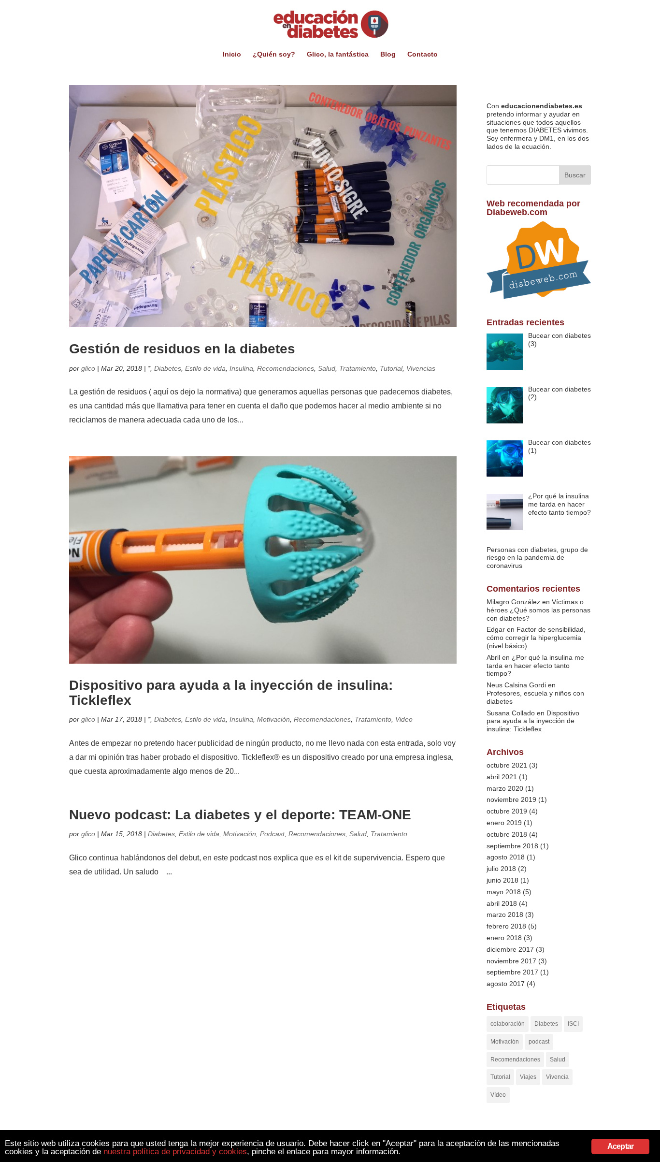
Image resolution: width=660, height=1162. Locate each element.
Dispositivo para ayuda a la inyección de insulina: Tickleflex (231, 693)
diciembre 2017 (510, 949)
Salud (326, 368)
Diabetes (167, 368)
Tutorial (391, 368)
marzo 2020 (505, 788)
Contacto (422, 54)
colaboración (507, 1023)
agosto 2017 (506, 984)
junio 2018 (502, 880)
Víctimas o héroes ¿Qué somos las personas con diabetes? (538, 610)
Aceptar (620, 1146)
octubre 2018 (507, 834)
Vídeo (498, 1094)
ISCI (573, 1023)
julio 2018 (501, 868)
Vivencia (557, 1077)
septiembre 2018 (512, 846)
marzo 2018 (505, 914)
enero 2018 (504, 938)
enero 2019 (504, 823)
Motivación (273, 719)
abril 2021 (502, 777)
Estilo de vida (205, 368)
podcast (539, 1041)
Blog (388, 54)
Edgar (496, 629)
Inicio (232, 54)
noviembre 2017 (511, 961)
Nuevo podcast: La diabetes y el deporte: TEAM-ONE (240, 814)
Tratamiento (357, 368)
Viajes (528, 1077)
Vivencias (420, 368)
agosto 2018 (506, 857)
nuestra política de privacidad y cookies (175, 1151)
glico (88, 368)
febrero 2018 (506, 926)
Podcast (272, 834)
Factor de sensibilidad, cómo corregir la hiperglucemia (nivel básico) (536, 637)
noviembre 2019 (511, 799)
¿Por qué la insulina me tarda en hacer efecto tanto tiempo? (535, 666)
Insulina (241, 368)
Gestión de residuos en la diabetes (182, 348)
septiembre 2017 (512, 972)
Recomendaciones (285, 368)
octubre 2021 (507, 765)
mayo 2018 (504, 892)
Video (404, 719)
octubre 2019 (507, 811)
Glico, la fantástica (338, 54)
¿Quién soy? (274, 54)
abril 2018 (502, 903)
